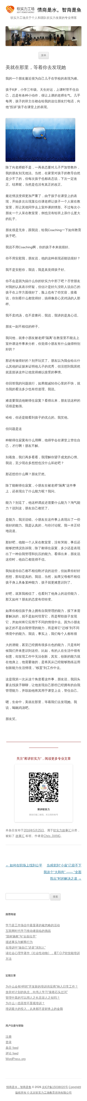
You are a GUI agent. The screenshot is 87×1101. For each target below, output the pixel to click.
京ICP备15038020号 (55, 1087)
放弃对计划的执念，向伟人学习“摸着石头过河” (37, 992)
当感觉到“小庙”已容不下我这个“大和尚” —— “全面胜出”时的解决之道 (62, 872)
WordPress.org (16, 1059)
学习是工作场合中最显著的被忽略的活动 (33, 925)
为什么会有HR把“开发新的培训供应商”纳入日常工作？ (42, 986)
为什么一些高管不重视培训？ (25, 1003)
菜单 (43, 55)
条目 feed (12, 1047)
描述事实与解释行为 (19, 942)
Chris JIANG (52, 836)
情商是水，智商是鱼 (18, 1087)
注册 (9, 1036)
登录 (9, 1042)
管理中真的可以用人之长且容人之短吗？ (33, 997)
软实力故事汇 (62, 830)
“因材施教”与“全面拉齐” (21, 936)
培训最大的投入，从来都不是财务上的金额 (34, 1009)
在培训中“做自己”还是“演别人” (25, 947)
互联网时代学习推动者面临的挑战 (28, 931)
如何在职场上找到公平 (24, 865)
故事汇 (20, 836)
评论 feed (12, 1053)
